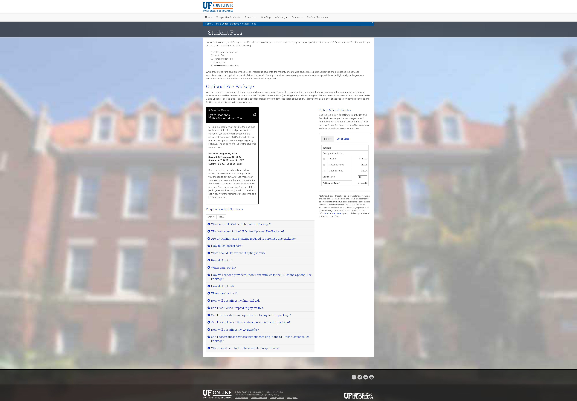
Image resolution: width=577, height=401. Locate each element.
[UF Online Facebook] (354, 377)
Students (250, 17)
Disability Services (277, 398)
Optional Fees (336, 170)
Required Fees (336, 164)
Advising (280, 17)
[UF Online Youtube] (371, 377)
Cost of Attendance (333, 213)
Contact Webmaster (259, 398)
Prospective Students (228, 17)
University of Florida (249, 392)
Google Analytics (254, 394)
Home (208, 17)
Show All (211, 217)
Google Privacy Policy (270, 394)
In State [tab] (328, 138)
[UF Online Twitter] (360, 377)
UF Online (218, 394)
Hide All (221, 217)
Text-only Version (241, 398)
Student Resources (317, 17)
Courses (296, 17)
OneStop (266, 17)
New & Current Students (227, 23)
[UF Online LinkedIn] (366, 377)
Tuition (332, 158)
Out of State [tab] (343, 138)
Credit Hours (329, 176)
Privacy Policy (292, 398)
